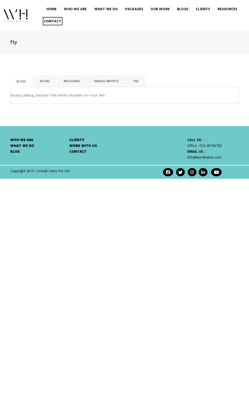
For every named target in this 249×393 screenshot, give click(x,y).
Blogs (182, 9)
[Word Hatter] (16, 14)
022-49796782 (210, 145)
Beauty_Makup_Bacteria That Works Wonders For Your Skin (58, 95)
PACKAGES (134, 9)
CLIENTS (203, 9)
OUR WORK (160, 9)
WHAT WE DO (106, 9)
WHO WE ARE (75, 9)
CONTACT (52, 21)
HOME (51, 9)
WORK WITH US (83, 145)
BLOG (15, 151)
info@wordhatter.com (204, 157)
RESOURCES (228, 9)
